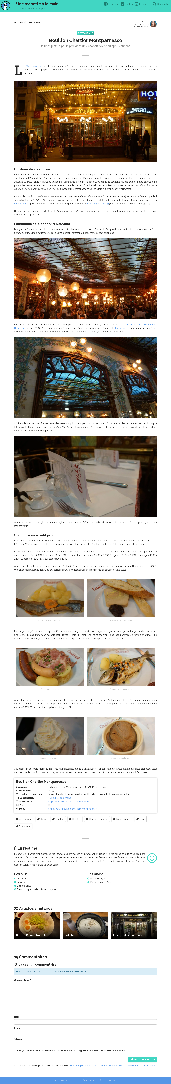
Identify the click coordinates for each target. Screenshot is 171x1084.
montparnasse (123, 818)
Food (23, 22)
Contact (29, 8)
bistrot (43, 818)
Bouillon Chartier (35, 65)
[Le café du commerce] (134, 925)
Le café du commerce (128, 935)
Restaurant (35, 22)
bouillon (60, 818)
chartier (76, 818)
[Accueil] (15, 22)
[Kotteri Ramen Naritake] (37, 925)
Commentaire (22, 980)
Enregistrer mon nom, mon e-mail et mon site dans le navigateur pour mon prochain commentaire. (71, 1050)
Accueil (20, 8)
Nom (17, 1016)
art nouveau (25, 818)
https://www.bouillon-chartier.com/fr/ (68, 801)
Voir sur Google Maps (59, 798)
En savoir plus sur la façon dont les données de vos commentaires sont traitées (112, 1065)
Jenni (147, 22)
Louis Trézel (121, 328)
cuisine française (98, 818)
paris (142, 818)
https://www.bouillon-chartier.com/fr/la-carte (73, 808)
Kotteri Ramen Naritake (31, 935)
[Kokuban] (85, 925)
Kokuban (70, 935)
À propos (40, 8)
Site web (19, 1039)
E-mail (18, 1028)
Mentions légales (109, 1080)
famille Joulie (21, 203)
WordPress (72, 1080)
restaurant (25, 826)
